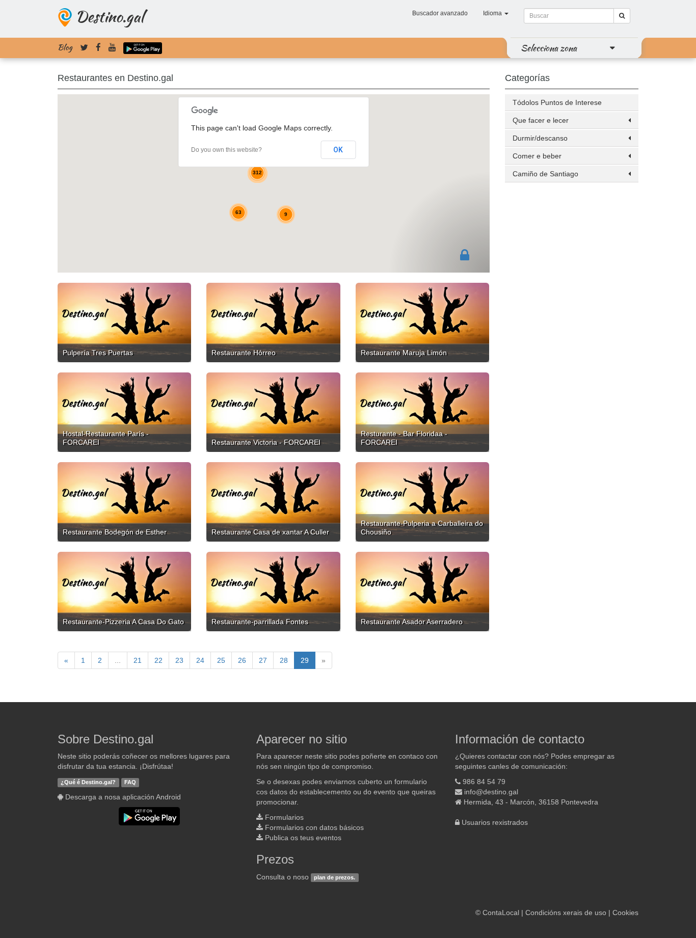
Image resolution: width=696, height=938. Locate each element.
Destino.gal (109, 16)
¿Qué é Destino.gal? (88, 782)
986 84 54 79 (484, 782)
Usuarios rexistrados (495, 822)
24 (200, 660)
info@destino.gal (491, 792)
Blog (65, 47)
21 (137, 660)
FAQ (130, 782)
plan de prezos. (334, 877)
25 (221, 660)
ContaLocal (501, 912)
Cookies (625, 912)
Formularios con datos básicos (314, 827)
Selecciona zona (549, 48)
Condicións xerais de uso (565, 912)
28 (284, 660)
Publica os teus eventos (303, 838)
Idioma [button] (493, 13)
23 (179, 660)
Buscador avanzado (440, 13)
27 (263, 660)
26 (242, 660)
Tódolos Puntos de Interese (557, 102)
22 (158, 660)
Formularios (284, 817)
